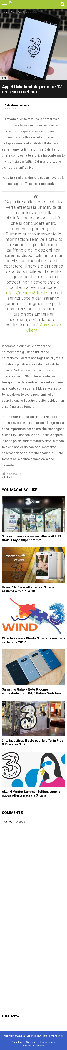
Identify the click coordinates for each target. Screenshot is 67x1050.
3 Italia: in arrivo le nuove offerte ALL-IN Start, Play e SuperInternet (31, 538)
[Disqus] (33, 871)
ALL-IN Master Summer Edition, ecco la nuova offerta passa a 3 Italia (31, 793)
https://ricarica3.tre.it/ (26, 292)
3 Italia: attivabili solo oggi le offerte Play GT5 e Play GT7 (32, 742)
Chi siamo (31, 1042)
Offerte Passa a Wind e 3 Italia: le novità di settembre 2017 (33, 640)
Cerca (62, 4)
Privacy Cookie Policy (33, 1045)
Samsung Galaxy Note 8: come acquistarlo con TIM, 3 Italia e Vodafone (31, 691)
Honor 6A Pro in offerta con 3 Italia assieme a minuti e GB (28, 589)
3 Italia (9, 477)
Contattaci (16, 1042)
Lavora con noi (48, 1042)
